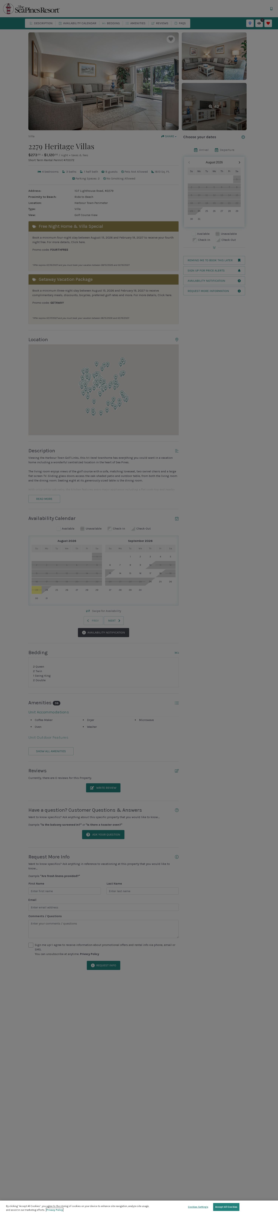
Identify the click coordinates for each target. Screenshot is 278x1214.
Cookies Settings (198, 1206)
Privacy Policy (54, 1210)
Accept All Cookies (226, 1206)
